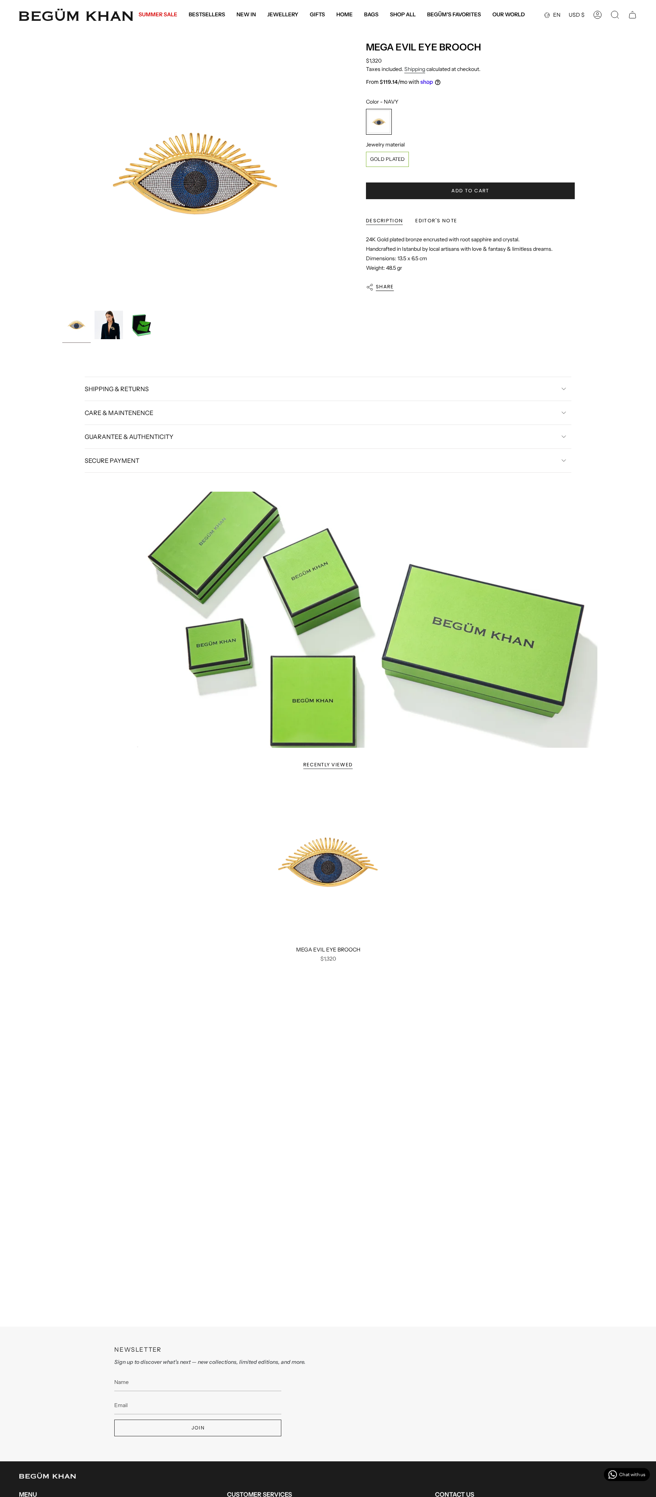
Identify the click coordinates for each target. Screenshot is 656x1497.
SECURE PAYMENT (112, 460)
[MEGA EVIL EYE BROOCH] (328, 862)
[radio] (379, 122)
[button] (283, 15)
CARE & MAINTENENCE (119, 413)
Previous (62, 174)
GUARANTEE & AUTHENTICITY (129, 436)
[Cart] (632, 14)
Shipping (414, 69)
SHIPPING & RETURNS (117, 389)
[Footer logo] (47, 1476)
